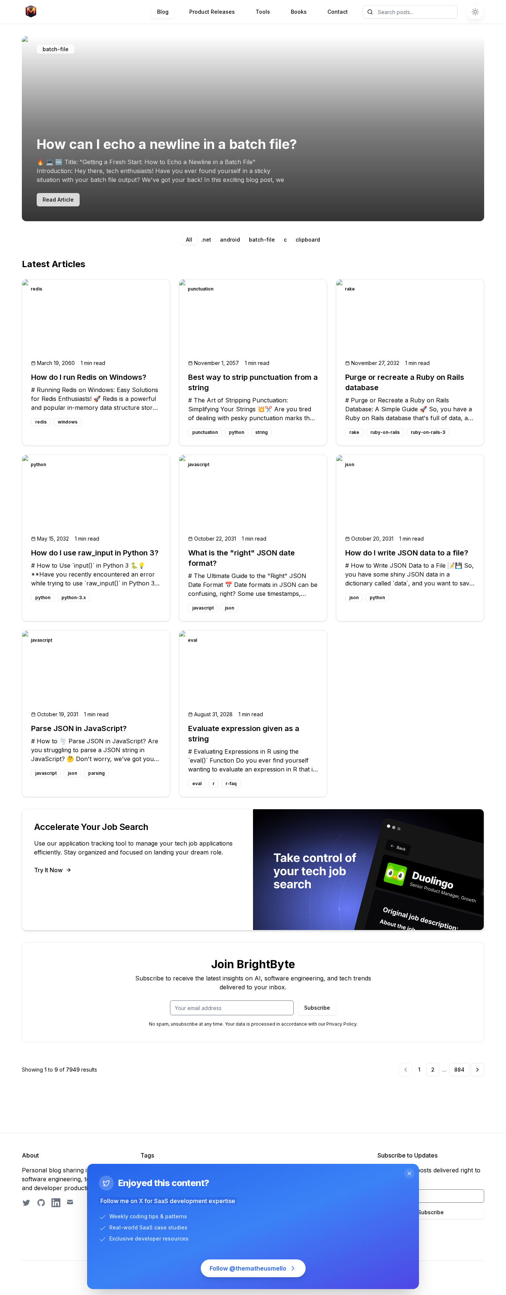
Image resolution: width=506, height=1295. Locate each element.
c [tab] (285, 239)
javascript (203, 608)
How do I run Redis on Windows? (88, 377)
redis (41, 422)
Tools (263, 12)
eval (197, 783)
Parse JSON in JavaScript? (79, 728)
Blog (163, 12)
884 (459, 1069)
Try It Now (48, 870)
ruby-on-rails (385, 432)
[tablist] (253, 239)
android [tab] (230, 239)
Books (299, 12)
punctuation (205, 432)
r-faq (231, 783)
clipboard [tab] (308, 239)
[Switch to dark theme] (475, 11)
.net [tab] (206, 239)
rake (354, 432)
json (229, 608)
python (236, 432)
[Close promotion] (409, 1173)
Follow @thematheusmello (248, 1268)
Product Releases (212, 12)
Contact (337, 12)
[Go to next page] (477, 1069)
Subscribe (317, 1008)
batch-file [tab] (262, 239)
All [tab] (189, 239)
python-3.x (73, 597)
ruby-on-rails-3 (428, 432)
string (261, 432)
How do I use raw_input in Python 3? (95, 552)
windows (67, 422)
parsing (96, 773)
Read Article (58, 199)
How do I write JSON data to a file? (406, 552)
